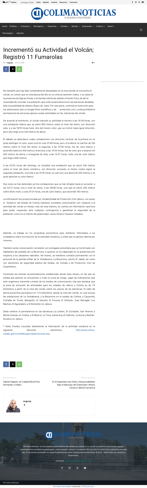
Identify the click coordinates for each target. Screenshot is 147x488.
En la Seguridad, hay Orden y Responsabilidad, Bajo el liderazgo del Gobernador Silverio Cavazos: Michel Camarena (73, 384)
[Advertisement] (49, 81)
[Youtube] (142, 2)
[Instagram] (136, 2)
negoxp (10, 63)
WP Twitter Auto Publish (62, 486)
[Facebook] (132, 2)
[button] (141, 29)
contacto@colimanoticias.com (78, 461)
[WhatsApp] (19, 69)
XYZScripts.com (88, 486)
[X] (139, 2)
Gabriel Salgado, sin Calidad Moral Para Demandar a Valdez (21, 383)
